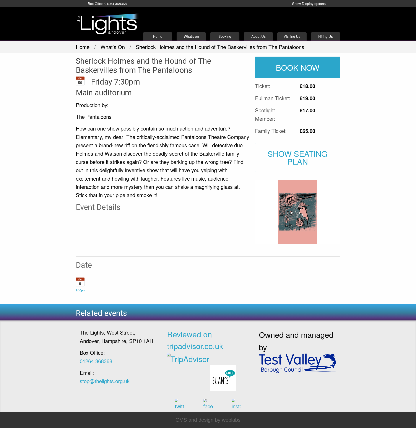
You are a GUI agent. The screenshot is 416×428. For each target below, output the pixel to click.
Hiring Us (325, 36)
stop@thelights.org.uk (105, 381)
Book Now (297, 67)
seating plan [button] (297, 157)
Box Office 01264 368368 (107, 3)
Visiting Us (292, 36)
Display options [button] (309, 3)
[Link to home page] (107, 24)
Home (157, 36)
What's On (113, 47)
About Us (258, 36)
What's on (191, 36)
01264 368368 (96, 361)
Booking (224, 36)
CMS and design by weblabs (208, 420)
